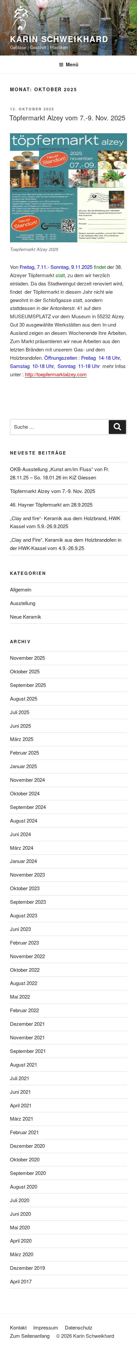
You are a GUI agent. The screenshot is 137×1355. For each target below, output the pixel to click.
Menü (72, 64)
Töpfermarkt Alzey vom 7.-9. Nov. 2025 (67, 117)
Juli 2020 (19, 1200)
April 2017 (21, 1281)
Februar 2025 (24, 752)
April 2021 (21, 1105)
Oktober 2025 (25, 671)
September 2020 (28, 1172)
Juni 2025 (20, 725)
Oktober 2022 (25, 969)
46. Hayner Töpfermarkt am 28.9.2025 (51, 504)
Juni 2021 (20, 1091)
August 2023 (23, 915)
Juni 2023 (20, 928)
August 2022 (23, 982)
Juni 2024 (20, 834)
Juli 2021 (19, 1078)
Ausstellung (22, 602)
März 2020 (21, 1254)
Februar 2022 (24, 1010)
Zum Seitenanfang (30, 1335)
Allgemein (20, 589)
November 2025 (27, 657)
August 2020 (23, 1186)
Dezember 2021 (27, 1023)
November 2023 (27, 874)
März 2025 (21, 738)
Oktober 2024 (25, 793)
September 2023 (28, 901)
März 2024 (21, 847)
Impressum (45, 1327)
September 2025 (28, 684)
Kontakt (18, 1327)
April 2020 (21, 1240)
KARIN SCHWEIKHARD (59, 38)
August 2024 (23, 820)
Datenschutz (78, 1327)
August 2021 (23, 1064)
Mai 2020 (20, 1227)
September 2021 (28, 1050)
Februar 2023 (24, 942)
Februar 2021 (24, 1132)
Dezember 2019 (27, 1267)
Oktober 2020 (25, 1159)
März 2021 (21, 1118)
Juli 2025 (19, 711)
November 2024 (27, 779)
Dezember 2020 (27, 1145)
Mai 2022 (20, 996)
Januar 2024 (23, 860)
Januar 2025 (23, 766)
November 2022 (27, 956)
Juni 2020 (20, 1213)
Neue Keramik (25, 616)
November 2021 (27, 1037)
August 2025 (23, 698)
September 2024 (28, 806)
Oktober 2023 (25, 888)
